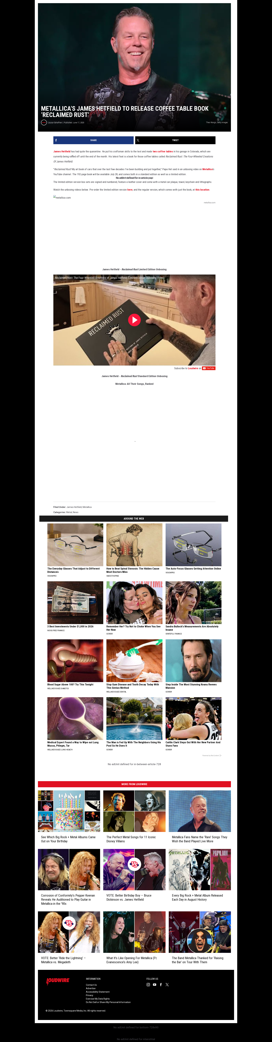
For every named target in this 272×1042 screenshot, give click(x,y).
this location (202, 189)
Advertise (91, 988)
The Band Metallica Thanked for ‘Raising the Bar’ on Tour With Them (197, 960)
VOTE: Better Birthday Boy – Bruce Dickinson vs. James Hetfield (128, 897)
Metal (69, 512)
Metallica (207, 169)
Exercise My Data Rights (98, 999)
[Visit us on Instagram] (149, 984)
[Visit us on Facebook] (162, 984)
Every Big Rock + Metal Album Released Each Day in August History (197, 897)
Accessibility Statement (98, 992)
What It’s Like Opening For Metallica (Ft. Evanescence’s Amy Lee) (131, 960)
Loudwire (193, 368)
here (130, 189)
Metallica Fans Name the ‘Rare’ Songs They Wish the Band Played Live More (199, 839)
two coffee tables (163, 151)
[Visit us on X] (168, 984)
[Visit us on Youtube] (156, 984)
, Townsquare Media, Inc (74, 1010)
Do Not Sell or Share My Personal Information (108, 1002)
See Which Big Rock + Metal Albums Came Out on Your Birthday (68, 839)
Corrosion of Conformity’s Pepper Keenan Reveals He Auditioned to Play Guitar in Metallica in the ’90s (68, 900)
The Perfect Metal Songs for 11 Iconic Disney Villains (131, 839)
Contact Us (91, 985)
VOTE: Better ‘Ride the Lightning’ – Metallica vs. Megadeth (63, 960)
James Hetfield (61, 151)
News (75, 512)
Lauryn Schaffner (55, 122)
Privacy (89, 995)
